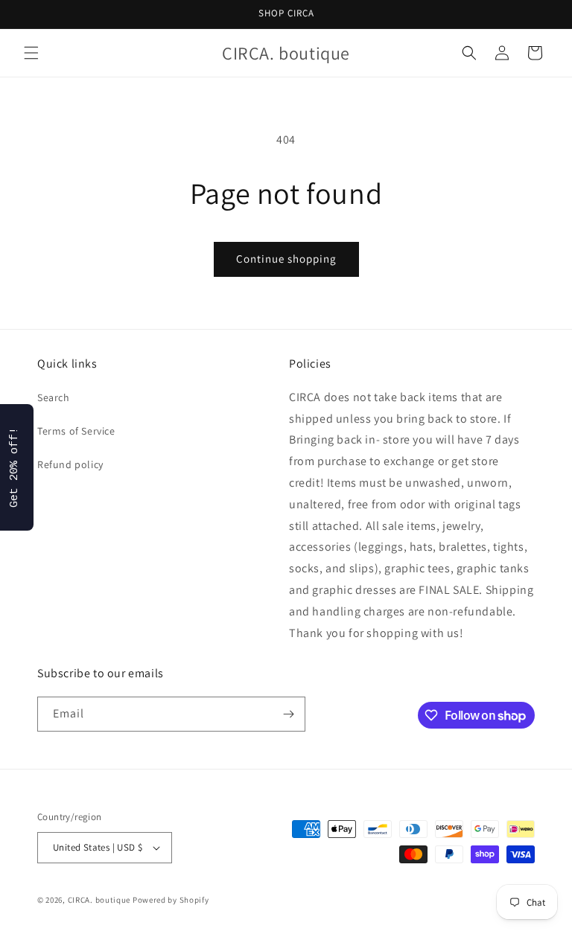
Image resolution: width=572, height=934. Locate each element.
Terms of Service (76, 431)
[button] (31, 52)
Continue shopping (286, 259)
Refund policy (70, 464)
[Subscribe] (288, 714)
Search (53, 397)
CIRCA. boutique (99, 900)
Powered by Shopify (171, 900)
